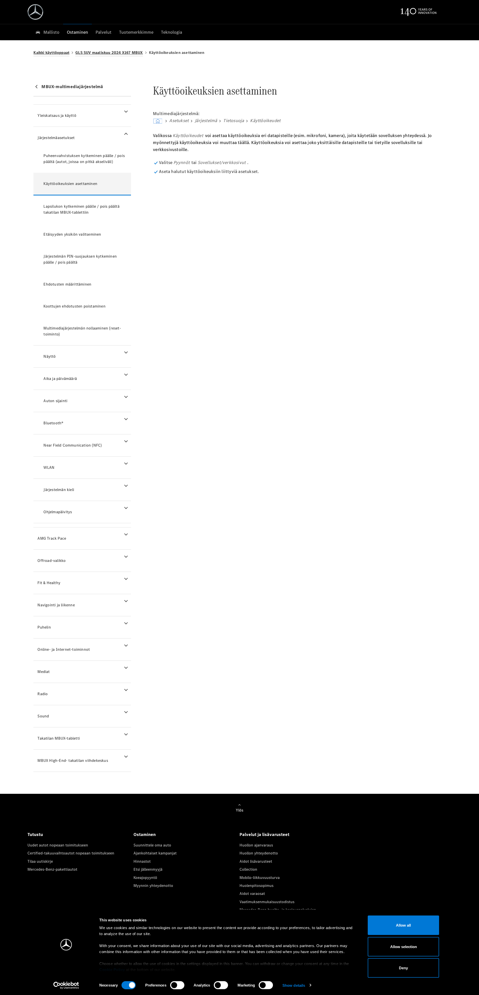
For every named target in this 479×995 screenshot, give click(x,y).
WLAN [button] (48, 467)
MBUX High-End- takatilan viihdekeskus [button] (72, 760)
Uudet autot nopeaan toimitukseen (57, 845)
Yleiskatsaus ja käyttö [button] (56, 115)
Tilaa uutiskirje (40, 861)
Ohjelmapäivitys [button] (57, 511)
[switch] (177, 985)
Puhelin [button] (44, 627)
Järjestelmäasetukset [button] (56, 137)
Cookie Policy (112, 970)
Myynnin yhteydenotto (153, 885)
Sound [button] (43, 716)
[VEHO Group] (35, 12)
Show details (293, 985)
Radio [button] (42, 693)
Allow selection (403, 946)
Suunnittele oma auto (152, 845)
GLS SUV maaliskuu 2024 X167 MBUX (109, 52)
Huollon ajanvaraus (256, 845)
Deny (403, 968)
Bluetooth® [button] (53, 423)
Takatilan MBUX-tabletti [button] (58, 738)
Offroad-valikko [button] (51, 560)
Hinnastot (142, 861)
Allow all (403, 925)
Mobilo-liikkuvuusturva (260, 877)
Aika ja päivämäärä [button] (60, 378)
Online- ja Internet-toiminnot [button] (63, 649)
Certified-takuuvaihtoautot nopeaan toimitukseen (70, 853)
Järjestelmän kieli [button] (58, 489)
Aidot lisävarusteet (256, 861)
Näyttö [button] (49, 356)
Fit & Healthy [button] (48, 582)
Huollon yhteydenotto (259, 853)
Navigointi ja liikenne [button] (56, 605)
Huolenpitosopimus (256, 885)
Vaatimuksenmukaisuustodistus (267, 901)
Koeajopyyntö (145, 877)
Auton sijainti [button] (55, 400)
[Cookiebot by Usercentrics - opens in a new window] (66, 985)
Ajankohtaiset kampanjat (155, 853)
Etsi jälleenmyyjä (147, 869)
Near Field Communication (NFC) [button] (72, 445)
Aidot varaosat (252, 893)
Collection (248, 869)
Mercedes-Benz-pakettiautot (52, 869)
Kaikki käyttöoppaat (51, 52)
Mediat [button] (43, 671)
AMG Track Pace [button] (51, 538)
